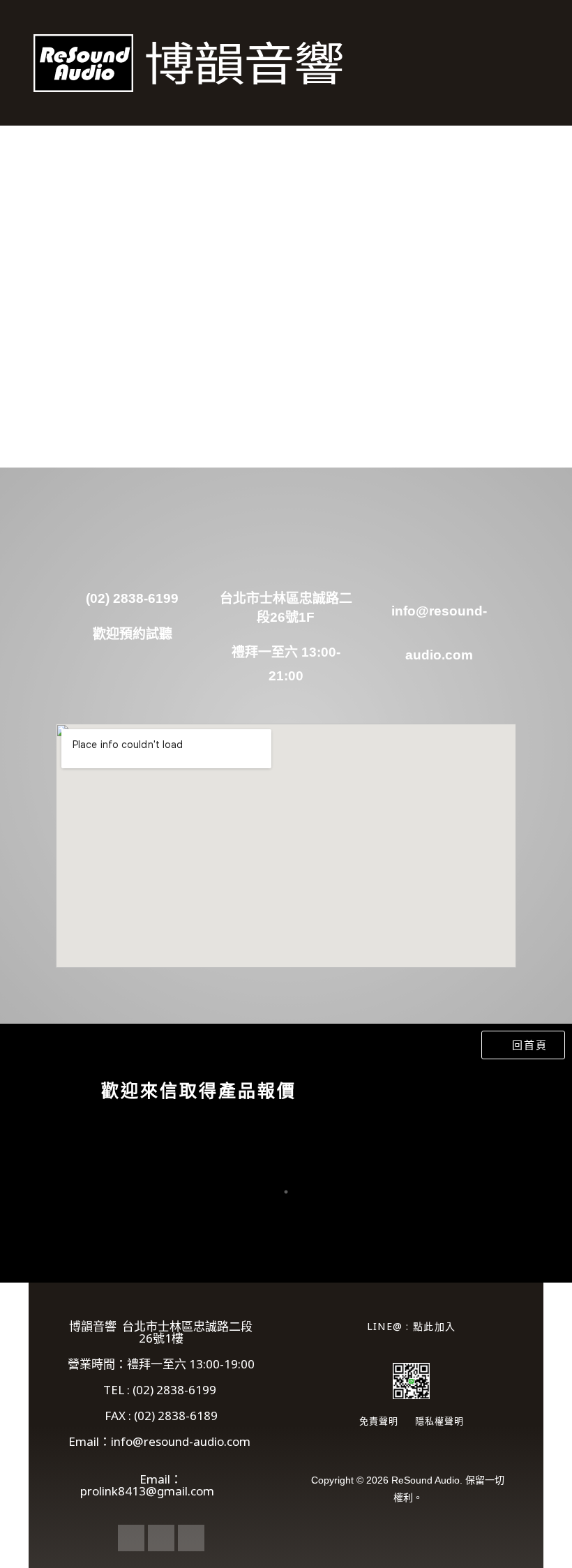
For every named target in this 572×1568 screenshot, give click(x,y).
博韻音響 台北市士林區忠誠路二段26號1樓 (161, 1332)
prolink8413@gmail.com (161, 1491)
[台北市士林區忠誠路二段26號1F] (286, 561)
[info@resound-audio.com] (439, 561)
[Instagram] (191, 1538)
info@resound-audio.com (182, 1447)
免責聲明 (378, 1420)
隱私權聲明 (439, 1420)
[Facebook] (131, 1538)
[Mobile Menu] (537, 62)
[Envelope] (161, 1538)
